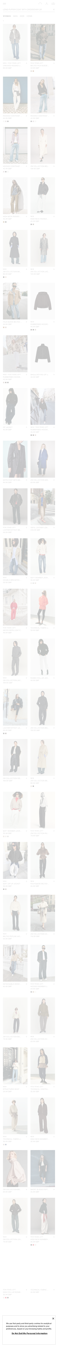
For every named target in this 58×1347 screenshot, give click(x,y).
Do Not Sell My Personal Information (30, 1333)
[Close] (53, 1318)
